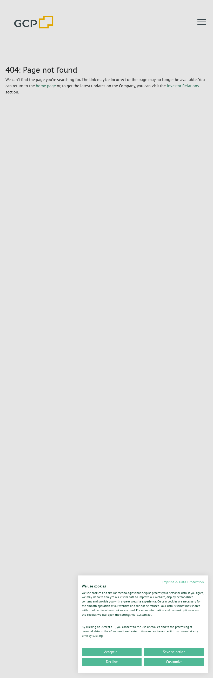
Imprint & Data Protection (183, 582)
